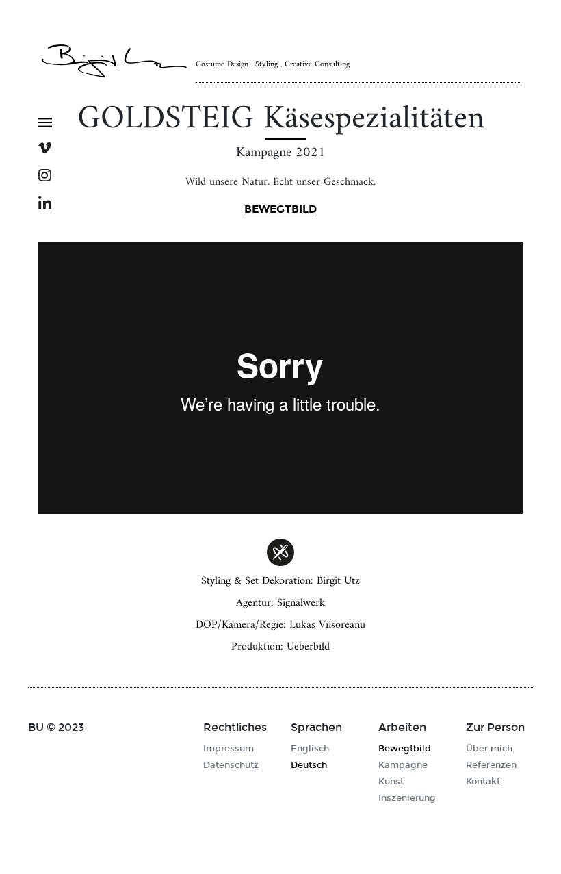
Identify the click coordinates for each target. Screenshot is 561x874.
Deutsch (309, 765)
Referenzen (491, 765)
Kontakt (483, 781)
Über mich (489, 748)
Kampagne (403, 765)
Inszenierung (407, 798)
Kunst (391, 781)
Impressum (228, 748)
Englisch (310, 748)
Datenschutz (231, 765)
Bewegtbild (280, 209)
